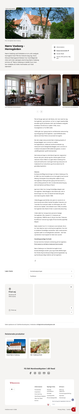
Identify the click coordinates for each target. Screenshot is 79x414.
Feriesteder (38, 389)
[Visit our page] (30, 373)
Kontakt (49, 393)
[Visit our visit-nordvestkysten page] (48, 373)
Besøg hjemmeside (61, 50)
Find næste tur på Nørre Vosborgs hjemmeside (48, 244)
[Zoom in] (71, 308)
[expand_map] (71, 287)
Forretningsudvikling (65, 393)
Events (36, 400)
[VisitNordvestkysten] (15, 383)
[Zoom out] (71, 312)
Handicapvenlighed (40, 396)
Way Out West (39, 398)
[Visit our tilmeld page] (44, 373)
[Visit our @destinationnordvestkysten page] (39, 373)
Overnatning (38, 394)
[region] (54, 299)
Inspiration (38, 392)
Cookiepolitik (50, 395)
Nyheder (61, 395)
